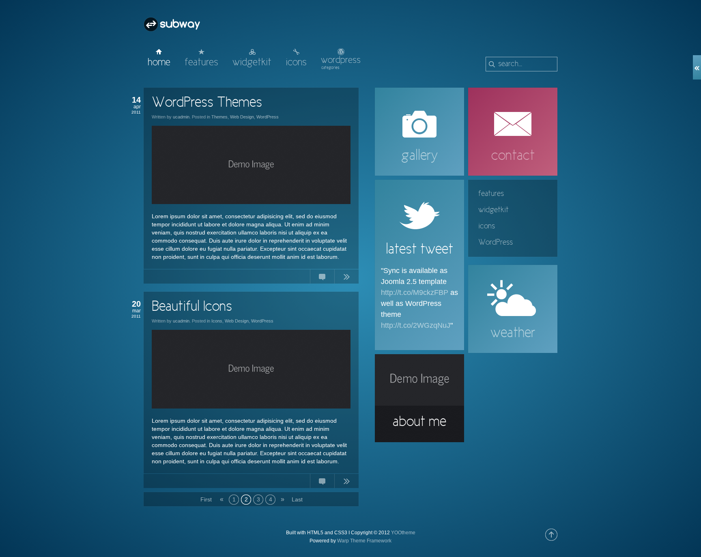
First (205, 499)
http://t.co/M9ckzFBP (414, 292)
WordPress (267, 116)
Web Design (242, 116)
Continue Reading (346, 278)
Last (297, 499)
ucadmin (181, 116)
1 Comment (322, 482)
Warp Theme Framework (364, 541)
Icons (216, 320)
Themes (219, 116)
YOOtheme (403, 532)
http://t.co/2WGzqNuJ (415, 325)
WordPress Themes (207, 103)
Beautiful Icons (192, 307)
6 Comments (322, 278)
